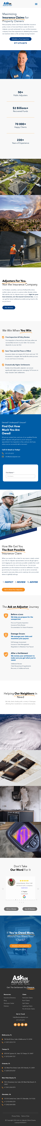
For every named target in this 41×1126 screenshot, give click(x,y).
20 (23, 902)
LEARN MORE (20, 181)
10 (23, 900)
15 (33, 900)
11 (25, 900)
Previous (3, 889)
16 (35, 900)
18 (19, 902)
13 (29, 900)
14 (31, 900)
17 (37, 900)
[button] (36, 4)
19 (21, 902)
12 (27, 900)
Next (38, 889)
